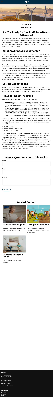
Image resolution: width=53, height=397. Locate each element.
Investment (3, 394)
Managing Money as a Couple (13, 256)
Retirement (3, 392)
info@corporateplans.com (7, 385)
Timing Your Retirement (38, 224)
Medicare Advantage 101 (14, 224)
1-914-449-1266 (7, 375)
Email (3, 169)
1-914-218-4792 (8, 376)
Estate (2, 395)
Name (4, 160)
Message (5, 177)
